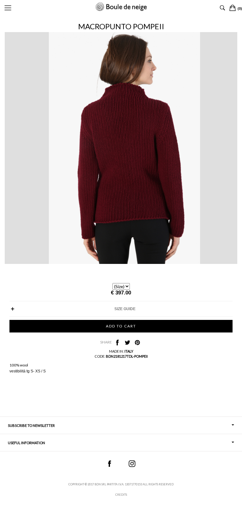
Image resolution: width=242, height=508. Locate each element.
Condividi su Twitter (127, 342)
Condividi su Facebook (117, 342)
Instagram (132, 463)
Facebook (109, 463)
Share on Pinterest (137, 342)
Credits (121, 494)
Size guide (124, 309)
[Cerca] (222, 8)
